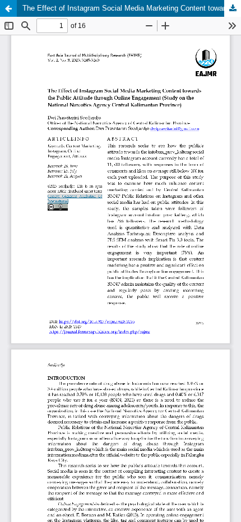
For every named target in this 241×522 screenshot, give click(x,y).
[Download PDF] (232, 8)
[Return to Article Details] (8, 8)
